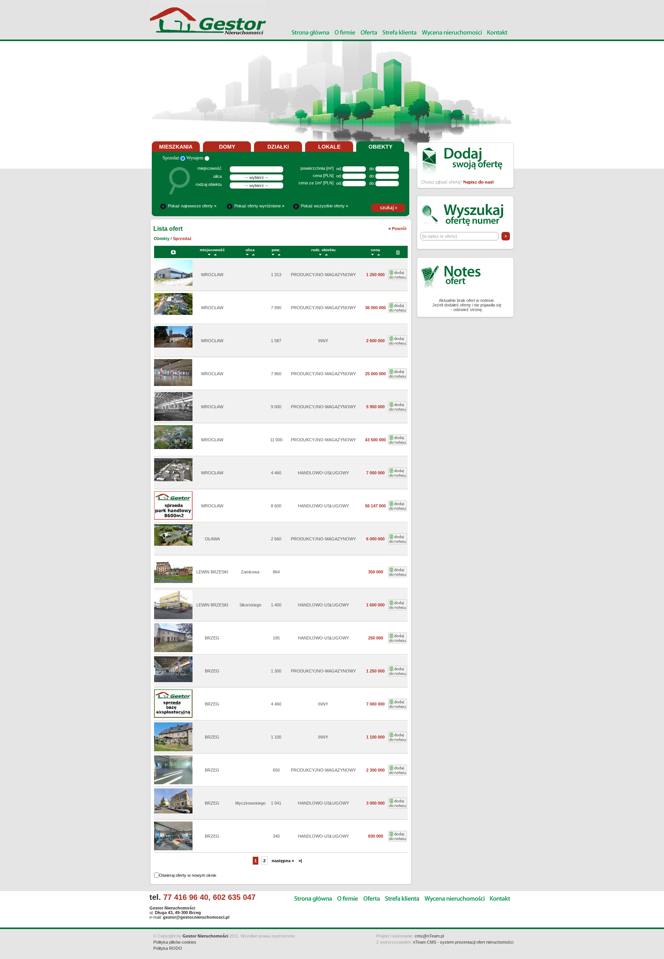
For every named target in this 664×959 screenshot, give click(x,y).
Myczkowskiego (250, 803)
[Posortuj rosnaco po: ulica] (253, 254)
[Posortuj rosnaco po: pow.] (279, 254)
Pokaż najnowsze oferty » (192, 206)
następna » (283, 860)
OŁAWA (212, 539)
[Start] (311, 33)
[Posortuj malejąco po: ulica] (247, 254)
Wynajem (195, 158)
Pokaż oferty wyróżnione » (259, 206)
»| (300, 860)
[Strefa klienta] (399, 33)
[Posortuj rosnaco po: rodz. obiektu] (326, 254)
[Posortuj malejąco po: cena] (372, 254)
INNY (323, 340)
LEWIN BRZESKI (212, 572)
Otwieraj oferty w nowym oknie (187, 875)
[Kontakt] (497, 33)
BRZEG (212, 638)
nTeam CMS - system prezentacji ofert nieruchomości (463, 942)
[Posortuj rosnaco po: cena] (378, 254)
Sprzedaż (171, 158)
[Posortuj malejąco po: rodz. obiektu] (320, 254)
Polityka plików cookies (174, 942)
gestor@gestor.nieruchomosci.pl (196, 917)
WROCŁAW (212, 274)
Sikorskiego (250, 605)
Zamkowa (250, 572)
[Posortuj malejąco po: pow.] (273, 254)
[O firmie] (345, 33)
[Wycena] (452, 33)
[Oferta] (369, 33)
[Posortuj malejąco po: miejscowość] (209, 254)
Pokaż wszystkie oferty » (324, 206)
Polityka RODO (167, 948)
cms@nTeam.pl (429, 936)
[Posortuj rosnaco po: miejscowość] (215, 254)
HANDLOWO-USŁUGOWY (323, 472)
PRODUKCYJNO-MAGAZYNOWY (323, 274)
